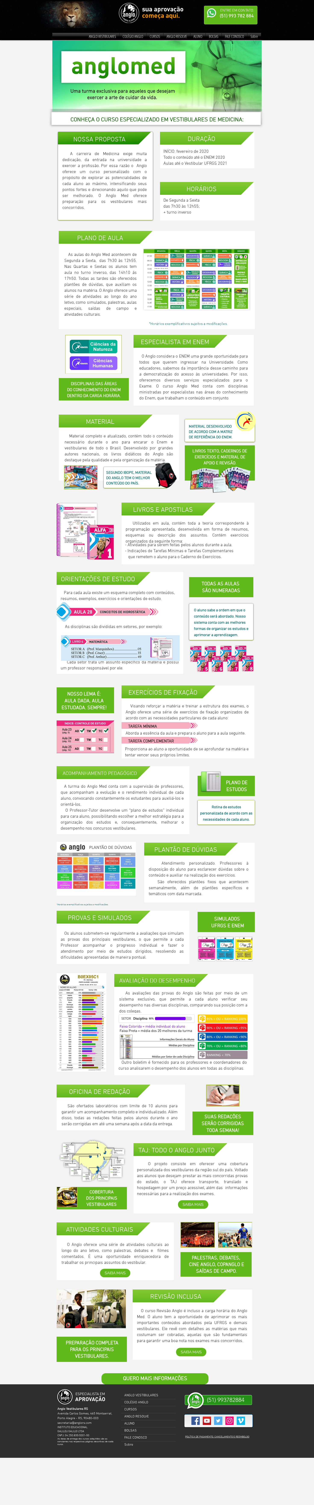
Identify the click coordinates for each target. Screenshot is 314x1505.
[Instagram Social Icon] (229, 1421)
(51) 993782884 (225, 1399)
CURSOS (130, 1409)
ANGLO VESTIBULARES (141, 1395)
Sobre (128, 1445)
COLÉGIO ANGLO (136, 1402)
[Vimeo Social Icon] (241, 1421)
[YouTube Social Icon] (207, 1421)
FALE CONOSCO (135, 1438)
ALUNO (129, 1423)
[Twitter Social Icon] (218, 1421)
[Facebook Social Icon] (195, 1421)
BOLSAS (130, 1431)
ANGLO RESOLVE (136, 1416)
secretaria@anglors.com (74, 1423)
